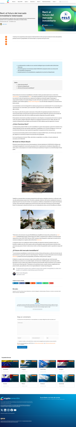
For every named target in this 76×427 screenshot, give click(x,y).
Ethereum (39, 239)
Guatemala (61, 383)
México (23, 383)
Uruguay (24, 369)
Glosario (38, 1)
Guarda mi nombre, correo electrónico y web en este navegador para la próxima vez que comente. (37, 341)
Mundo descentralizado (46, 1)
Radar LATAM (20, 1)
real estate (56, 291)
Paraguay (61, 369)
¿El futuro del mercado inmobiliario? (26, 88)
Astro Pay (19, 291)
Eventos (54, 1)
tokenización (16, 96)
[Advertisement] (37, 50)
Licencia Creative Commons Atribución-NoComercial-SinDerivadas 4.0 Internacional (16, 421)
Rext (30, 96)
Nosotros (13, 1)
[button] (6, 37)
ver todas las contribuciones (37, 309)
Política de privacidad (39, 343)
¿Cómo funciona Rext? (23, 84)
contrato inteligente (35, 291)
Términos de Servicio (11, 413)
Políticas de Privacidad (4, 413)
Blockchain (2, 21)
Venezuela (5, 369)
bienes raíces (23, 291)
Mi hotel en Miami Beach (23, 86)
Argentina (15, 291)
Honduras (42, 383)
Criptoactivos (32, 1)
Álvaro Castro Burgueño (33, 101)
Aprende (26, 1)
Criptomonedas (43, 291)
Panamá (5, 383)
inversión (52, 291)
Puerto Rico (43, 369)
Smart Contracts (16, 292)
